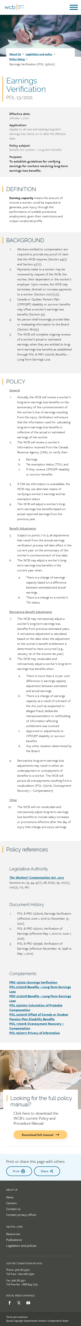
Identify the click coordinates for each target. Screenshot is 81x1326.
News (10, 1197)
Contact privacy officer (21, 1214)
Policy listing (17, 59)
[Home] (14, 9)
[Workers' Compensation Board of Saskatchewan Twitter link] (18, 1303)
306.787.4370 (22, 1270)
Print (16, 1171)
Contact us (13, 1208)
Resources (13, 1233)
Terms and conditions (17, 1317)
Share (44, 1171)
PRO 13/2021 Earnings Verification (33, 982)
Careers (11, 1203)
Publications (14, 1239)
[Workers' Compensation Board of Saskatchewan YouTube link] (27, 1303)
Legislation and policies (21, 1245)
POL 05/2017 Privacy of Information (34, 1032)
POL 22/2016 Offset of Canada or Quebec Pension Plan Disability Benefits (38, 1016)
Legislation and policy (39, 54)
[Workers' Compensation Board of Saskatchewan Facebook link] (9, 1303)
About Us (15, 54)
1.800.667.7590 (25, 1274)
